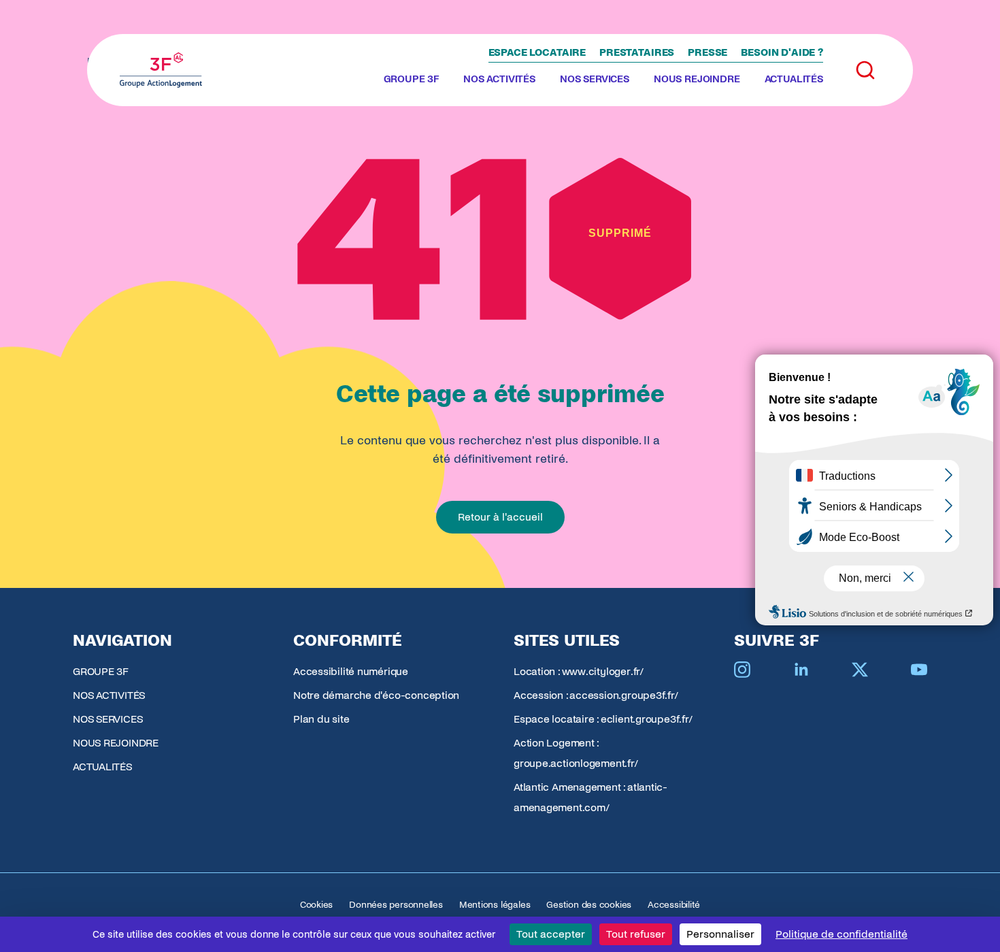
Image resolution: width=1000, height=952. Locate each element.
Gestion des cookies (588, 905)
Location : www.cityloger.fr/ (579, 671)
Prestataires (636, 53)
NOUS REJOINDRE (697, 78)
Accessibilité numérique (350, 671)
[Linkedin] (801, 669)
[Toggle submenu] (444, 79)
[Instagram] (742, 669)
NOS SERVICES (594, 78)
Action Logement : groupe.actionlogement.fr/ (576, 753)
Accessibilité (674, 905)
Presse (707, 53)
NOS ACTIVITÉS (499, 78)
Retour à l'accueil (500, 517)
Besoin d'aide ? (782, 53)
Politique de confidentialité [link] (841, 934)
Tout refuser (635, 934)
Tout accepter (550, 934)
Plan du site (321, 719)
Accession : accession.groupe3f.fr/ (596, 695)
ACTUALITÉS (794, 78)
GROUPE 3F (411, 78)
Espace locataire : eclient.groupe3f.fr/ (603, 719)
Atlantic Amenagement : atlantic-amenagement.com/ (590, 797)
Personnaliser (720, 934)
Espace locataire (537, 53)
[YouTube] (919, 669)
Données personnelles (396, 905)
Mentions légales (494, 905)
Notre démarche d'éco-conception (376, 695)
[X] (860, 669)
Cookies (316, 905)
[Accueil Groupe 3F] (161, 70)
